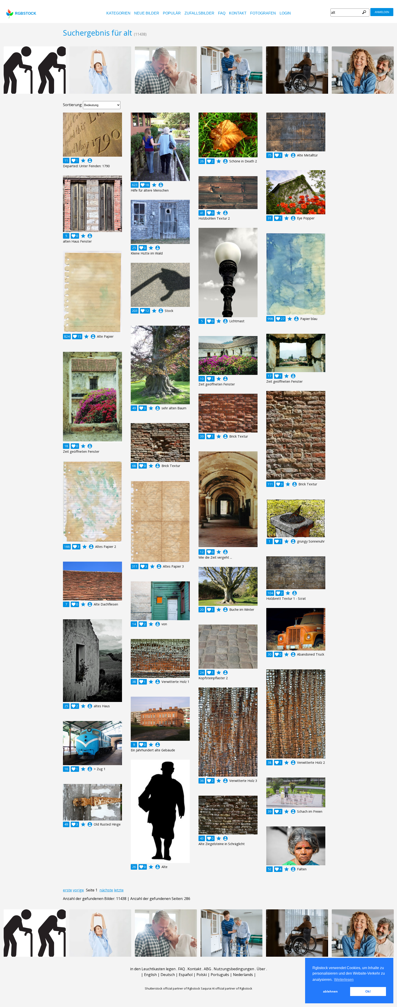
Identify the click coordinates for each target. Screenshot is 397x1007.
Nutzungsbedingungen (234, 968)
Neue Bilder (146, 13)
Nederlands (243, 974)
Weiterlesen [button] (344, 980)
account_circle (90, 160)
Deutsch (168, 974)
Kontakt (238, 13)
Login (285, 13)
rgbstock (25, 13)
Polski (201, 974)
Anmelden (382, 12)
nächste (106, 890)
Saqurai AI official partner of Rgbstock (226, 988)
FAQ (221, 13)
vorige (78, 890)
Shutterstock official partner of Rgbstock (172, 988)
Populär (172, 13)
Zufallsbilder (199, 13)
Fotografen (263, 13)
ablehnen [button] (330, 991)
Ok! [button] (368, 991)
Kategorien (118, 13)
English (150, 974)
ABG (207, 968)
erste (67, 890)
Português (220, 974)
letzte (119, 890)
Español (186, 974)
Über (261, 968)
